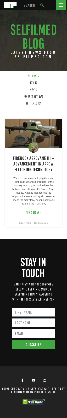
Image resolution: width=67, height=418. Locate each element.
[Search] (42, 5)
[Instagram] (44, 380)
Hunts (33, 89)
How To (34, 82)
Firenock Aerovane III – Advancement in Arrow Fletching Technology (33, 163)
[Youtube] (33, 380)
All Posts (33, 75)
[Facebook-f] (22, 380)
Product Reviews (34, 96)
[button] (61, 5)
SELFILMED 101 (33, 103)
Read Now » (33, 212)
